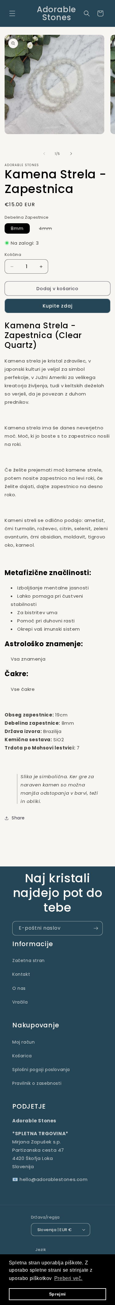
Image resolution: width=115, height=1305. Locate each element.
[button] (12, 13)
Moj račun (23, 1042)
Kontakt (21, 974)
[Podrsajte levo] (44, 153)
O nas (19, 988)
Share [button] (18, 818)
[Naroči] (95, 928)
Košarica (22, 1056)
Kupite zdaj (58, 306)
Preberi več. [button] (68, 1278)
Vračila (20, 1002)
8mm (17, 228)
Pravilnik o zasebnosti (36, 1083)
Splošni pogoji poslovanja (41, 1069)
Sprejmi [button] (57, 1294)
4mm (48, 229)
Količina (13, 254)
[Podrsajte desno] (71, 153)
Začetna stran (28, 960)
